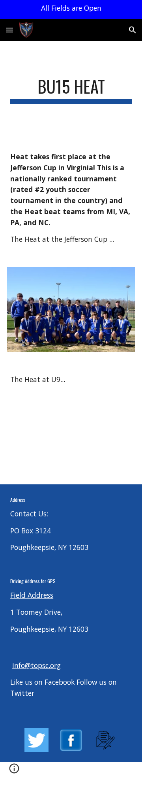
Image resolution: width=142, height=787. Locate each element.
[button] (9, 30)
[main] (71, 90)
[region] (71, 9)
